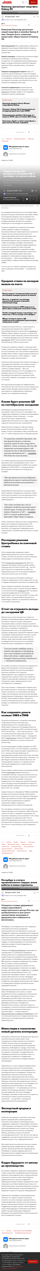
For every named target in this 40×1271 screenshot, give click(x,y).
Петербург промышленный (23, 1233)
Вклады (16, 842)
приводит (32, 453)
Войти (33, 2)
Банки (4, 844)
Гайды (30, 851)
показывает (10, 772)
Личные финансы (29, 847)
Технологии (5, 141)
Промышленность (7, 1233)
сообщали (22, 591)
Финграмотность (7, 853)
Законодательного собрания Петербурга (17, 1014)
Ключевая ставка (16, 847)
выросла (33, 331)
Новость (8, 842)
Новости (9, 139)
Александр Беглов (18, 950)
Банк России (5, 847)
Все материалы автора (9, 25)
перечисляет (11, 738)
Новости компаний (19, 139)
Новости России (22, 851)
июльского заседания (15, 563)
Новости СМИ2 (7, 160)
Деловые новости (7, 849)
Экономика (31, 842)
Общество (31, 139)
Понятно (32, 1261)
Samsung (5, 92)
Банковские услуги (27, 844)
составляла (5, 340)
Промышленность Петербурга (23, 1231)
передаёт (32, 512)
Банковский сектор (13, 844)
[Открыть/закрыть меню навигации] (23, 2)
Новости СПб (18, 849)
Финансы (23, 842)
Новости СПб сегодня (8, 851)
